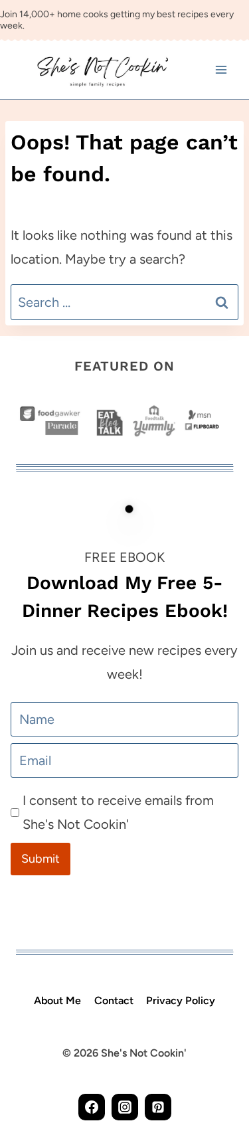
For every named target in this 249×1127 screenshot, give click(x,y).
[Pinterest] (158, 1107)
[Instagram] (125, 1107)
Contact (113, 1000)
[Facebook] (91, 1107)
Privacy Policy (180, 1000)
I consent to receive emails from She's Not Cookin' (118, 812)
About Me (57, 1000)
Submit (40, 858)
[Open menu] (220, 70)
